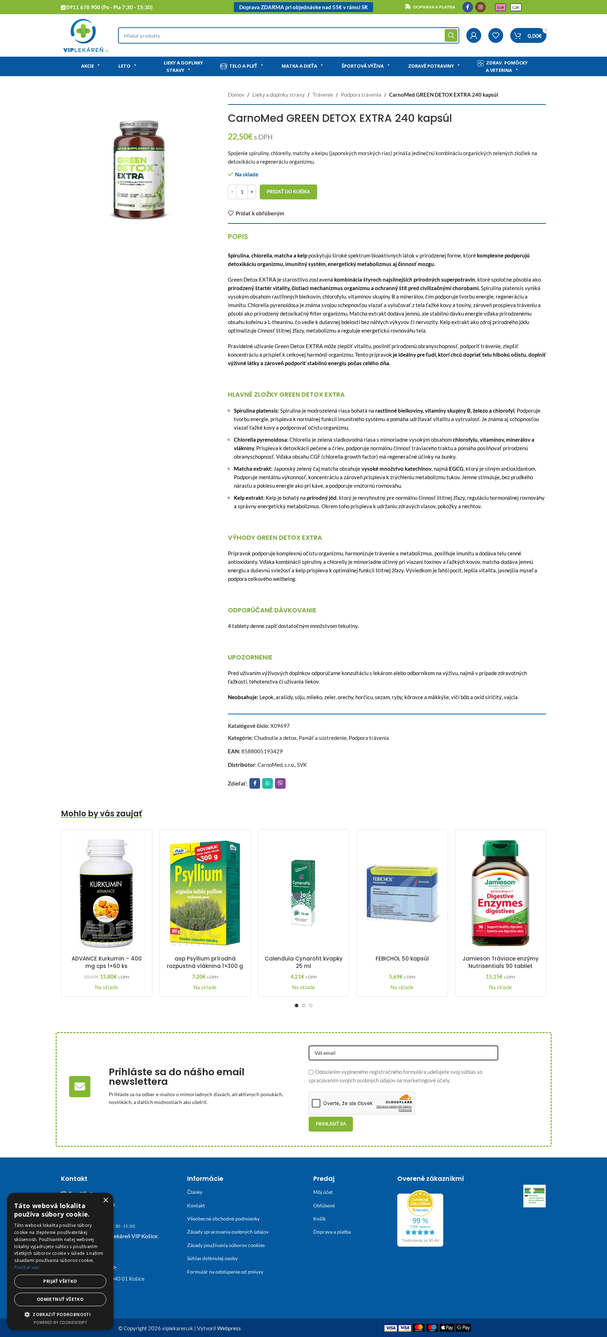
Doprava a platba (332, 1232)
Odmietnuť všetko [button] (60, 1299)
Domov (236, 94)
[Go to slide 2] (303, 1005)
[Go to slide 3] (311, 1005)
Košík (319, 1219)
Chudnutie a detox (275, 738)
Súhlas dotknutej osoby (212, 1258)
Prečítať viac (27, 1267)
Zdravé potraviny (431, 66)
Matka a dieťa (299, 66)
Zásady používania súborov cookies (226, 1245)
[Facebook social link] (467, 7)
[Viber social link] (280, 783)
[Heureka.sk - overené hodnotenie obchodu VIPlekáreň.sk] (420, 1217)
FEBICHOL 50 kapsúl (402, 958)
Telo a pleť (243, 66)
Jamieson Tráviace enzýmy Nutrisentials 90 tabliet (500, 962)
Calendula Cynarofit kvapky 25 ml (304, 962)
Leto (124, 66)
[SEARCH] (451, 35)
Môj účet (323, 1192)
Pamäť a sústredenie (323, 738)
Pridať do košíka (288, 191)
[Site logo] (86, 35)
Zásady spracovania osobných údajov (228, 1232)
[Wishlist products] (496, 35)
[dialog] (60, 1261)
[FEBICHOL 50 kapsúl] (402, 893)
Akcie (87, 66)
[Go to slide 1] (296, 1005)
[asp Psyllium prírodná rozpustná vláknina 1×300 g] (205, 893)
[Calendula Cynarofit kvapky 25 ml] (304, 893)
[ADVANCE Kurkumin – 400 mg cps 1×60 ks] (107, 893)
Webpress (229, 1328)
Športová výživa (363, 66)
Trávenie (323, 94)
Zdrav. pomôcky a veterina (507, 66)
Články (194, 1192)
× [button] (105, 1200)
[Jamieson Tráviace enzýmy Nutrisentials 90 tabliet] (501, 893)
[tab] (238, 236)
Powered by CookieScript (60, 1322)
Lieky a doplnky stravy (183, 66)
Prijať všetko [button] (60, 1281)
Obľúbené (324, 1205)
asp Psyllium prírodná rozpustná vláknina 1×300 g (205, 962)
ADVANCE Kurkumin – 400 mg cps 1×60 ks (107, 962)
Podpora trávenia (361, 94)
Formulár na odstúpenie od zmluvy (225, 1272)
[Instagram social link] (480, 7)
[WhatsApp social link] (267, 783)
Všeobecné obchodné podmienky (223, 1219)
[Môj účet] (474, 35)
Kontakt (196, 1205)
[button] (60, 1314)
